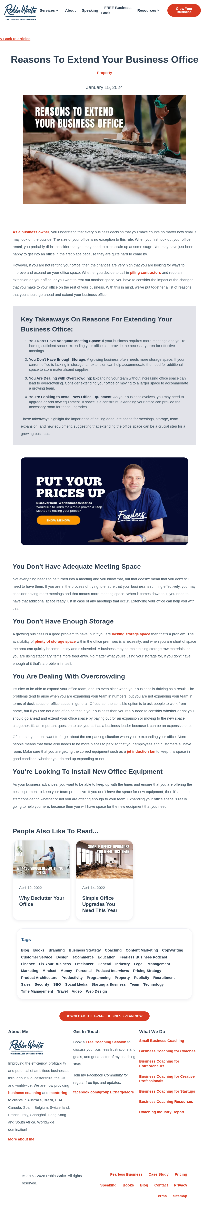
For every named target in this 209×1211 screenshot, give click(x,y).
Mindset (49, 971)
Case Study (159, 1174)
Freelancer (84, 964)
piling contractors (145, 273)
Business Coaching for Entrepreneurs (159, 1063)
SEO (57, 984)
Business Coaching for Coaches (167, 1051)
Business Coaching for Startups (167, 1091)
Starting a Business (108, 984)
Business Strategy (85, 950)
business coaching (24, 1093)
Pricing (181, 1174)
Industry (122, 964)
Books (38, 950)
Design (62, 957)
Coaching (113, 950)
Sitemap (180, 1196)
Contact (161, 1185)
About (70, 10)
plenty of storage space (55, 641)
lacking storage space (131, 634)
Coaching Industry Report (161, 1112)
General (104, 964)
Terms (161, 1196)
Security (42, 984)
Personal (84, 971)
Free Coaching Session (106, 1042)
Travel (62, 991)
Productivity (72, 978)
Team (134, 984)
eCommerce (83, 957)
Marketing (29, 971)
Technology (153, 984)
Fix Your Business (55, 964)
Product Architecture (39, 978)
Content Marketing (142, 950)
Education (107, 957)
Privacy (180, 1185)
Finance (28, 964)
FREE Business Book (116, 10)
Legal (138, 964)
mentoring (58, 1093)
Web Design (96, 991)
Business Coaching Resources (166, 1102)
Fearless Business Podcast (143, 957)
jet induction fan (141, 751)
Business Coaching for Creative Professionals (167, 1078)
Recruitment (164, 978)
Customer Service (36, 957)
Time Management (37, 991)
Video (77, 991)
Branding (57, 950)
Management (159, 964)
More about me (21, 1139)
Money (66, 971)
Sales (26, 984)
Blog (25, 950)
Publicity (141, 978)
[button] (49, 10)
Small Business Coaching (161, 1041)
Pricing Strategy (147, 971)
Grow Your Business (184, 10)
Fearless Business (126, 1174)
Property (104, 73)
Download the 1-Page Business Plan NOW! (104, 1016)
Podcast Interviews (112, 971)
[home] (20, 12)
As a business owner (31, 232)
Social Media (76, 984)
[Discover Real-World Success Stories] (104, 501)
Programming (99, 978)
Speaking (90, 10)
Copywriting (172, 950)
